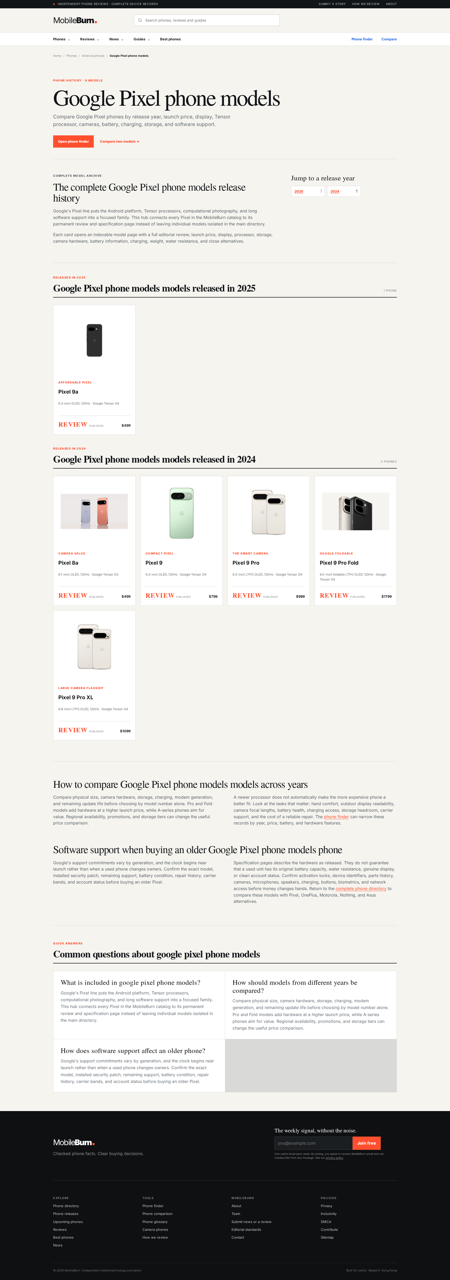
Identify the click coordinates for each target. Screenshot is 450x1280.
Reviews (87, 39)
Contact (238, 1237)
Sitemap (327, 1237)
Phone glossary (154, 1222)
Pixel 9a (68, 392)
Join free (366, 1143)
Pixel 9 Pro (246, 563)
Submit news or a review (252, 1222)
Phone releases (65, 1214)
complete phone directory (361, 888)
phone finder (336, 816)
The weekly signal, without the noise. (315, 1130)
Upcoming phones (68, 1222)
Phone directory (66, 1206)
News (114, 39)
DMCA (326, 1222)
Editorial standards (246, 1229)
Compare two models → (119, 141)
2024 (344, 191)
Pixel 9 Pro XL (75, 697)
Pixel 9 (154, 563)
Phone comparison (157, 1214)
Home (57, 56)
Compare (389, 39)
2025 (308, 191)
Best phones (170, 39)
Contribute (329, 1229)
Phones (59, 39)
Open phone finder (73, 141)
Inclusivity (328, 1214)
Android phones (93, 56)
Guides (139, 39)
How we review (365, 4)
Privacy (326, 1206)
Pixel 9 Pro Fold (339, 563)
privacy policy (334, 1157)
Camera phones (155, 1229)
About (391, 4)
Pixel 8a (68, 563)
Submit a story (332, 4)
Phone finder (362, 39)
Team (236, 1214)
